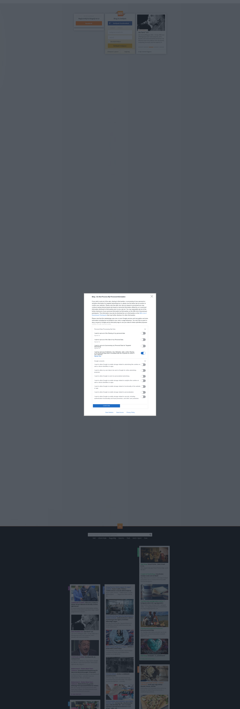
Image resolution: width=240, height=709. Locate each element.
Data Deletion (109, 412)
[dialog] (120, 354)
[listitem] (120, 329)
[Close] (152, 297)
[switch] (143, 333)
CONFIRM (106, 405)
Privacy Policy (131, 412)
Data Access (120, 412)
